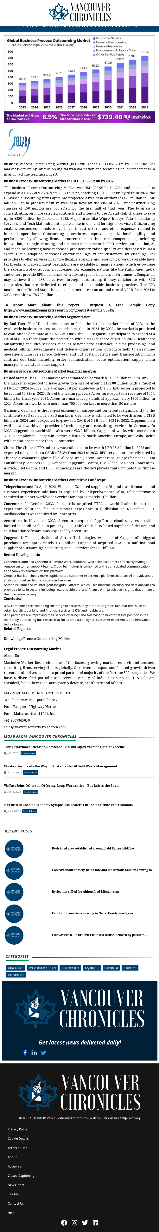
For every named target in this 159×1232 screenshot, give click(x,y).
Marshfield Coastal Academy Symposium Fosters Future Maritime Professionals (68, 805)
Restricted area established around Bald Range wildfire (93, 848)
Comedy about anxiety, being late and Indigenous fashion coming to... (103, 870)
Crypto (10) (92, 968)
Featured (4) (15, 975)
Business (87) (70, 968)
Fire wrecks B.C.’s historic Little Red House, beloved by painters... (99, 935)
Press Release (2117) (42, 968)
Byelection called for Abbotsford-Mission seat (85, 892)
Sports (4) (130, 968)
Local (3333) (15, 968)
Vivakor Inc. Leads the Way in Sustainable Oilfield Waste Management (60, 766)
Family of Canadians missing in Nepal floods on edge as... (94, 913)
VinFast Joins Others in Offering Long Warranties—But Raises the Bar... (61, 786)
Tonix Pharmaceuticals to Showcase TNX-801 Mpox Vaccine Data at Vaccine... (66, 747)
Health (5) (111, 968)
